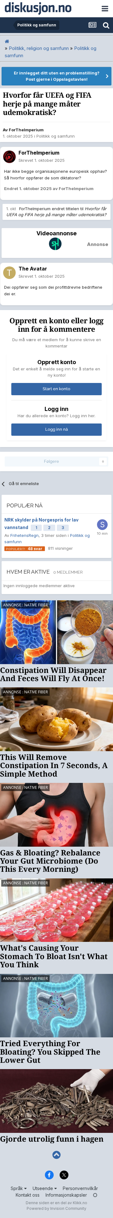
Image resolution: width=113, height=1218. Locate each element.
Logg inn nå (56, 429)
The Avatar (33, 268)
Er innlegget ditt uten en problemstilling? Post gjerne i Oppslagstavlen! (57, 76)
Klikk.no (80, 1202)
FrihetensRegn (24, 535)
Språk (17, 1188)
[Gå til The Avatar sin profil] (9, 272)
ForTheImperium (26, 129)
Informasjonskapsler (66, 1195)
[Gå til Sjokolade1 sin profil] (102, 524)
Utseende (43, 1188)
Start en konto (56, 388)
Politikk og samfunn (55, 136)
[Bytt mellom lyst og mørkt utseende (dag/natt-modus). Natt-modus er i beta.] (95, 1195)
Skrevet (42, 160)
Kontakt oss (28, 1195)
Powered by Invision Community (56, 1208)
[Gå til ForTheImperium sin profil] (9, 156)
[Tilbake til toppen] (56, 1155)
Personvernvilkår (80, 1188)
